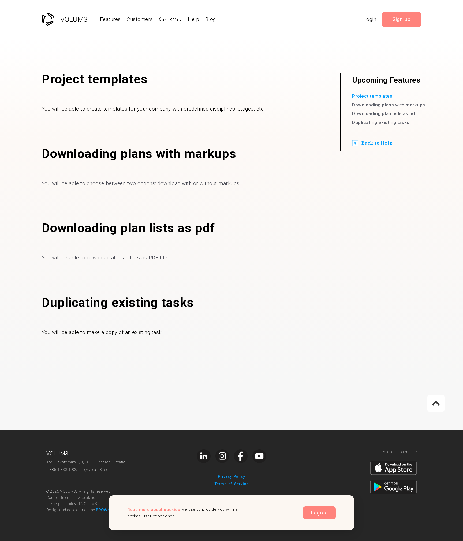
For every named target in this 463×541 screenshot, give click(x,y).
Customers (140, 19)
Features (110, 19)
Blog (210, 19)
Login (370, 19)
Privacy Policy (231, 476)
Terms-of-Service (231, 484)
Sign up (402, 19)
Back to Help (377, 143)
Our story (170, 19)
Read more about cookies (153, 509)
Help (193, 19)
